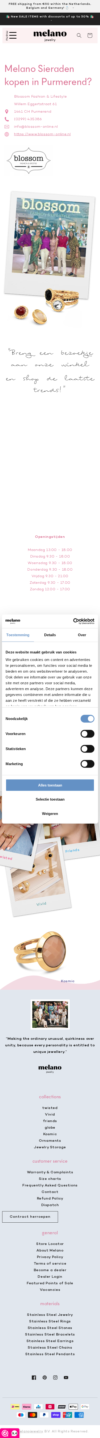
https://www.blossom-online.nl (42, 134)
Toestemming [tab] (17, 635)
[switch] (87, 733)
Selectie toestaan (50, 799)
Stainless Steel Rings (50, 1321)
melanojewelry (30, 1431)
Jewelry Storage (50, 1147)
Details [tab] (50, 635)
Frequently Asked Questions (50, 1185)
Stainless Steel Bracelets (50, 1334)
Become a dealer (50, 1270)
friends (50, 1121)
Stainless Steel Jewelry (50, 1314)
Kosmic (50, 1134)
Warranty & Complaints (50, 1172)
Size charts (50, 1178)
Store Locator (50, 1244)
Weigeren (50, 813)
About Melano (49, 1250)
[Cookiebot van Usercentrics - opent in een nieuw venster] (73, 621)
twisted (50, 1108)
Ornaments (50, 1140)
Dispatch (50, 1205)
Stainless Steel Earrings (50, 1341)
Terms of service (50, 1263)
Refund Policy (50, 1198)
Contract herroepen (30, 1216)
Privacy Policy (50, 1257)
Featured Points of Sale (50, 1283)
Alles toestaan (50, 785)
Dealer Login (50, 1276)
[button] (79, 35)
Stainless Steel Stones (50, 1328)
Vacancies (50, 1289)
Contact (50, 1192)
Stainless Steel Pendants (50, 1354)
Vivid (50, 1114)
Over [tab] (82, 635)
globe (50, 1127)
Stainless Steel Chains (50, 1347)
